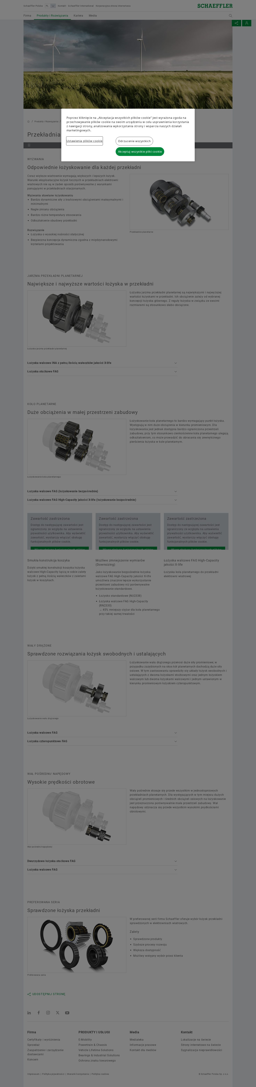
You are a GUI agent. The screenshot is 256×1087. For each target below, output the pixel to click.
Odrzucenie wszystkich (134, 141)
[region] (128, 135)
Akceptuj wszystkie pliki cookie (140, 151)
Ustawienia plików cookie (85, 141)
